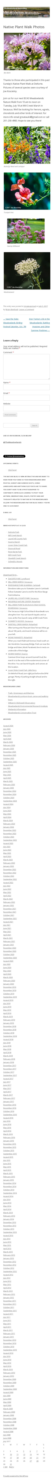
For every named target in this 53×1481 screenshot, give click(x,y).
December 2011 (9, 1301)
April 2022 (7, 895)
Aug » (11, 1466)
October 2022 (8, 876)
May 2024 (7, 814)
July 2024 (6, 807)
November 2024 (9, 794)
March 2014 (8, 1212)
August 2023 (8, 843)
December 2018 (9, 1026)
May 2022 (7, 892)
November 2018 (9, 1029)
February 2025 (9, 784)
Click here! (12, 470)
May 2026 (7, 735)
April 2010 (7, 1366)
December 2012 (9, 1261)
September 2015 (10, 1154)
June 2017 (7, 1085)
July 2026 (6, 729)
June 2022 (7, 889)
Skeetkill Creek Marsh (17, 558)
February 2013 (9, 1255)
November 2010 (9, 1343)
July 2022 (6, 886)
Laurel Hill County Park (17, 538)
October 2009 (8, 1386)
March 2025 (8, 781)
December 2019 (9, 987)
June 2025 (7, 771)
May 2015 (7, 1167)
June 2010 (7, 1359)
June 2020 (7, 967)
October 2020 (8, 954)
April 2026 (7, 739)
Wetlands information (17, 709)
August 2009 (8, 1392)
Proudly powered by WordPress (15, 1476)
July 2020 (6, 964)
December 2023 (9, 830)
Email (6, 393)
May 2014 (7, 1206)
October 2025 (8, 758)
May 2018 (7, 1049)
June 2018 (7, 1046)
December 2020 (9, 948)
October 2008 (8, 1425)
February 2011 (9, 1333)
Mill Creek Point (14, 555)
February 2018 (9, 1059)
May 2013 (7, 1245)
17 (11, 1457)
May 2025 (7, 775)
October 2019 (8, 993)
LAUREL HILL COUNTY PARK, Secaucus (23, 598)
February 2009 (9, 1412)
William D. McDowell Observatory (21, 703)
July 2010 (6, 1356)
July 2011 (6, 1317)
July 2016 (6, 1121)
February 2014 (9, 1216)
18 (17, 1457)
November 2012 (9, 1265)
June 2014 (7, 1203)
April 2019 (7, 1013)
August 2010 (8, 1353)
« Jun (5, 1466)
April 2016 (7, 1131)
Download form (9, 575)
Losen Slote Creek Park (17, 545)
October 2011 (8, 1307)
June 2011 (7, 1320)
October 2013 (8, 1229)
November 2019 (9, 990)
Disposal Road (14, 548)
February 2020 (9, 980)
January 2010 (8, 1376)
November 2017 (9, 1069)
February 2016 (9, 1137)
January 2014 (8, 1219)
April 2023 (7, 856)
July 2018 (6, 1042)
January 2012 (8, 1297)
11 (17, 1454)
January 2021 (8, 944)
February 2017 (9, 1098)
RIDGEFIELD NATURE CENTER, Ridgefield (24, 601)
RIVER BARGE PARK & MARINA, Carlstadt (24, 585)
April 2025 (7, 778)
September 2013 (10, 1232)
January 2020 (8, 984)
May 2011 (7, 1324)
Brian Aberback (12, 309)
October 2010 (8, 1346)
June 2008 (7, 1438)
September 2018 (10, 1036)
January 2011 (8, 1337)
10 (11, 1454)
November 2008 (9, 1422)
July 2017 (6, 1082)
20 (31, 1457)
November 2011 (9, 1304)
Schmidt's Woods (15, 561)
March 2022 (8, 899)
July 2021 (6, 925)
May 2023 (7, 853)
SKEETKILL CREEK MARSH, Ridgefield (22, 624)
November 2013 (9, 1225)
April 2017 (7, 1091)
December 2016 (9, 1105)
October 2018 (8, 1033)
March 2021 (8, 938)
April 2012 (7, 1288)
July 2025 (6, 768)
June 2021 (7, 928)
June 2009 (7, 1399)
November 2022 (9, 873)
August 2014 (8, 1196)
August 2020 (8, 961)
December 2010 (9, 1340)
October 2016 (8, 1111)
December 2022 (9, 869)
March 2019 (8, 1016)
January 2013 (8, 1258)
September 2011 (10, 1310)
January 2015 (8, 1180)
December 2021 (9, 908)
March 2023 (8, 859)
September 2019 (10, 997)
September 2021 (10, 918)
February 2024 (9, 824)
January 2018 (8, 1062)
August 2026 (8, 726)
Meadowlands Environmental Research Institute (28, 706)
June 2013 (7, 1242)
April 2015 (7, 1170)
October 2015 (8, 1150)
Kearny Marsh (14, 542)
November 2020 (9, 951)
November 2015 (9, 1147)
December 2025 (9, 752)
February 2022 (9, 902)
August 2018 (8, 1039)
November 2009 (9, 1382)
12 (24, 1454)
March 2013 (8, 1252)
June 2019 (7, 1007)
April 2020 (7, 974)
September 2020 (10, 958)
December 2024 (9, 791)
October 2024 (8, 797)
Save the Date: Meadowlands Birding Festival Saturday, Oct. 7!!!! (14, 323)
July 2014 (6, 1199)
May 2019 (7, 1010)
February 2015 (9, 1176)
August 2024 (8, 804)
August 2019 (8, 1000)
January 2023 (8, 866)
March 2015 (8, 1173)
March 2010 (8, 1369)
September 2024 (10, 801)
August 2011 (8, 1314)
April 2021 (7, 935)
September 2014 (10, 1193)
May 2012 (7, 1284)
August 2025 (8, 765)
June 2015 (7, 1163)
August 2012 (8, 1274)
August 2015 (8, 1157)
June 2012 (7, 1281)
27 (31, 1461)
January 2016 (8, 1141)
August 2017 (8, 1078)
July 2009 (6, 1395)
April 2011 (7, 1327)
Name (6, 382)
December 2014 (9, 1183)
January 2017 (8, 1101)
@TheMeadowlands (12, 442)
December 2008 (9, 1418)
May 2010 (7, 1363)
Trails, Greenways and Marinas (21, 693)
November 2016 (9, 1108)
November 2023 (9, 833)
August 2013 (8, 1235)
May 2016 (7, 1127)
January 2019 (8, 1023)
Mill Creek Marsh (15, 535)
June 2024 (7, 810)
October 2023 (8, 837)
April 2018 (7, 1052)
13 (31, 1454)
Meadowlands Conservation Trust (22, 712)
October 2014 (8, 1190)
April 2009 (7, 1405)
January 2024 (8, 827)
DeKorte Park (13, 532)
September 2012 (10, 1271)
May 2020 (7, 971)
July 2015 (6, 1160)
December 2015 (9, 1144)
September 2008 (10, 1428)
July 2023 (6, 846)
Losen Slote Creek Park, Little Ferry (22, 670)
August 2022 (8, 882)
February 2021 (9, 941)
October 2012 (8, 1268)
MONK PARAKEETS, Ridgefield (20, 637)
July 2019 (6, 1003)
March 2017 (8, 1095)
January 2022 (8, 905)
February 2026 (9, 745)
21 (37, 1457)
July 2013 (6, 1239)
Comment (8, 352)
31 (11, 1464)
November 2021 (9, 912)
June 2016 (7, 1124)
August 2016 (8, 1118)
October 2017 (8, 1072)
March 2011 (8, 1330)
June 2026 (7, 732)
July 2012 (6, 1278)
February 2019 (9, 1020)
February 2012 (9, 1294)
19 (24, 1457)
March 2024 (8, 820)
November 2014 (9, 1186)
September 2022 (10, 879)
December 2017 (9, 1065)
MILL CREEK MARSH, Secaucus (20, 582)
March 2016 (8, 1134)
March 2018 (8, 1056)
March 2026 (8, 742)
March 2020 (8, 977)
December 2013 (9, 1222)
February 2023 (9, 863)
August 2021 (8, 922)
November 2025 (9, 755)
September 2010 (10, 1350)
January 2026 (8, 748)
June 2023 (7, 850)
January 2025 (8, 788)
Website (6, 403)
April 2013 (7, 1248)
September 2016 (10, 1114)
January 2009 (8, 1415)
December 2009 (9, 1379)
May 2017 (7, 1088)
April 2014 (7, 1209)
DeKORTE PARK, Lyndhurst (19, 578)
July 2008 (6, 1435)
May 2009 (7, 1402)
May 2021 (7, 931)
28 (37, 1461)
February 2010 (9, 1373)
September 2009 (10, 1389)
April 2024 (7, 817)
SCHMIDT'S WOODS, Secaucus (20, 621)
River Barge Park (15, 551)
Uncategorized (30, 306)
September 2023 (10, 840)
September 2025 (10, 761)
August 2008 (8, 1431)
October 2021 (8, 915)
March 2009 (8, 1408)
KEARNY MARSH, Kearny (18, 654)
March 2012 (8, 1291)
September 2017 (10, 1075)
